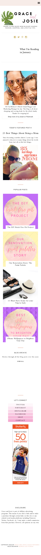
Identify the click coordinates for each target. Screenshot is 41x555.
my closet (20, 117)
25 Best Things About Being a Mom (21, 133)
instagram (20, 411)
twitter (20, 404)
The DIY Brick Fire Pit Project (20, 227)
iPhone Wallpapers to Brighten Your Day (20, 339)
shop (20, 417)
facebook (20, 414)
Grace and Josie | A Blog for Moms (27, 545)
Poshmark (29, 117)
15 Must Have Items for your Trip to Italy (20, 302)
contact (20, 420)
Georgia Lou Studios (26, 546)
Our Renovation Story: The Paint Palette (20, 264)
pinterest (20, 408)
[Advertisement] (20, 378)
